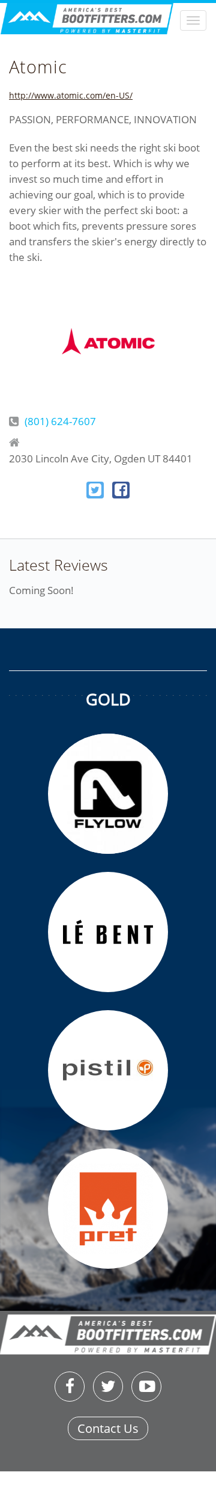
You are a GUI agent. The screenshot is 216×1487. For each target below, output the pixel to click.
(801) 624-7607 (60, 421)
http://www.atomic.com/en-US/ (71, 95)
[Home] (108, 24)
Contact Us (108, 1428)
